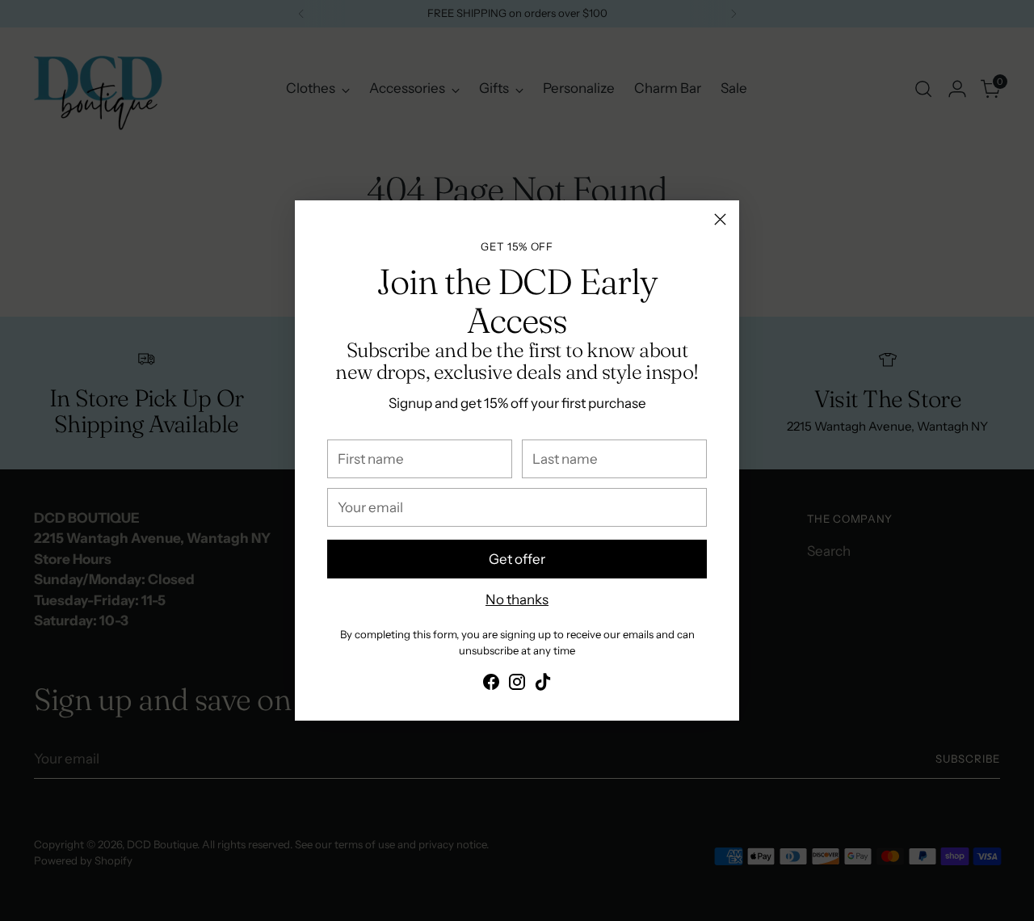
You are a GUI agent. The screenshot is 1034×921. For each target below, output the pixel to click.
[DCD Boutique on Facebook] (491, 685)
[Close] (720, 219)
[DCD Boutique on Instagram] (517, 685)
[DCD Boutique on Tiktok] (543, 685)
